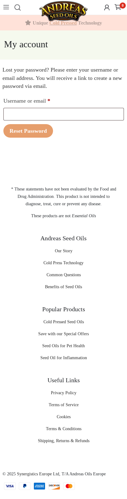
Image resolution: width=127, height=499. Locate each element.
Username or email (36, 100)
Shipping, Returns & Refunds (63, 440)
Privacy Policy (63, 393)
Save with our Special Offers (63, 334)
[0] (118, 7)
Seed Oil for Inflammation (63, 358)
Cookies (64, 417)
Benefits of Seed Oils (63, 287)
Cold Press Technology (63, 263)
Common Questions (64, 275)
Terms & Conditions (63, 428)
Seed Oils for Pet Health (63, 346)
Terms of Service (64, 405)
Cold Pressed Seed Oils (63, 322)
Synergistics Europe (34, 474)
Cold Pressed (63, 23)
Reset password (28, 131)
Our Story (63, 251)
